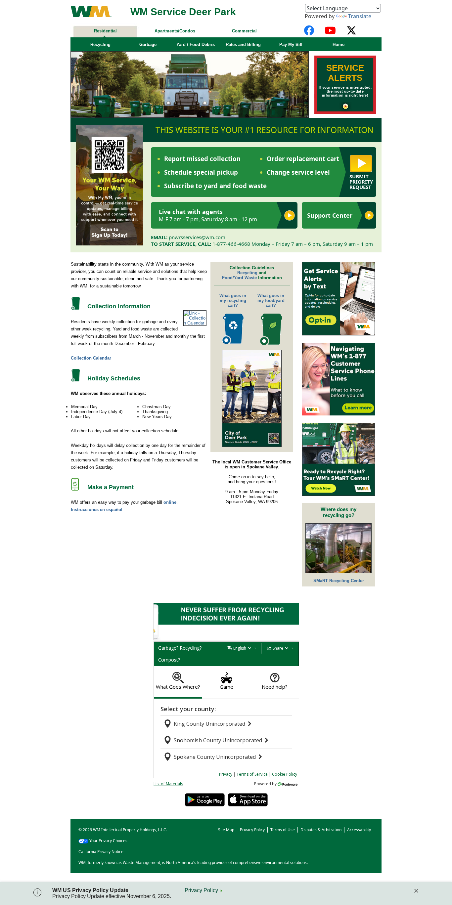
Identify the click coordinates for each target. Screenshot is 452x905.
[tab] (178, 682)
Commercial (244, 30)
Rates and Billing (243, 44)
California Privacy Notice (100, 851)
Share (278, 648)
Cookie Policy (284, 774)
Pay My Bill (290, 44)
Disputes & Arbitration (320, 830)
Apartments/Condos (175, 30)
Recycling (100, 44)
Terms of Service (252, 774)
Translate (359, 16)
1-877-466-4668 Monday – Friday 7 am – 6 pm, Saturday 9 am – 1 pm (292, 243)
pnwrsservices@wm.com (197, 237)
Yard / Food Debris (195, 44)
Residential (105, 30)
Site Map (226, 830)
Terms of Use (282, 830)
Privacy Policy (201, 890)
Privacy (225, 774)
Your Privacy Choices (108, 840)
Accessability (359, 830)
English (239, 648)
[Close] (416, 890)
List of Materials (168, 784)
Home (338, 44)
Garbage (148, 44)
